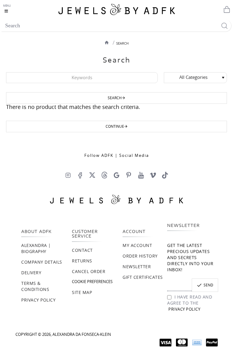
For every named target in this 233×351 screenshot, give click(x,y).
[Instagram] (68, 175)
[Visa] (165, 342)
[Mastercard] (182, 342)
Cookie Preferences (92, 282)
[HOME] (106, 42)
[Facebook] (80, 175)
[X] (92, 175)
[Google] (116, 175)
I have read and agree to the (189, 303)
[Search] (224, 26)
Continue (115, 126)
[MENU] (7, 9)
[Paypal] (212, 342)
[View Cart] (225, 9)
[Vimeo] (152, 175)
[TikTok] (165, 175)
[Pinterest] (128, 175)
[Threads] (104, 175)
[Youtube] (140, 175)
